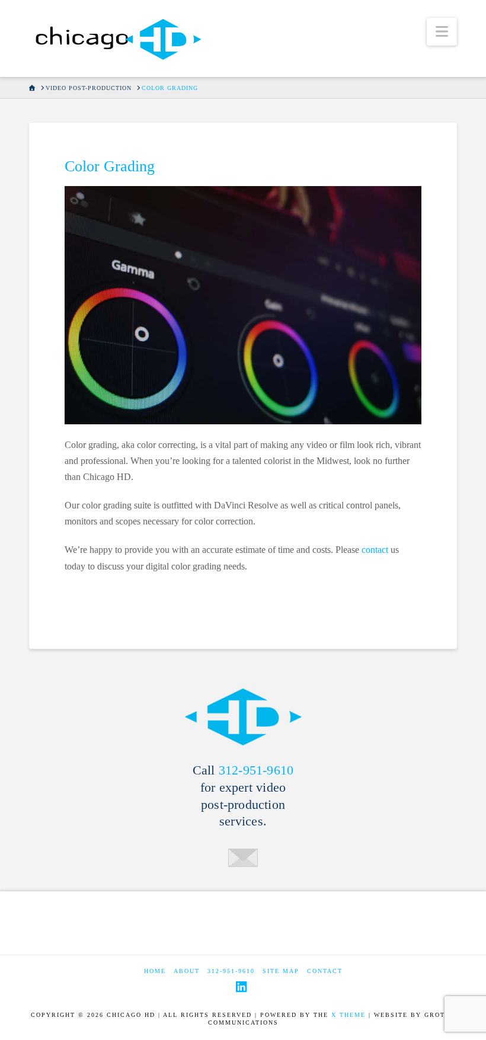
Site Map (281, 971)
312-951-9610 (256, 770)
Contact (325, 971)
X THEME (348, 1015)
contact (375, 550)
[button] (442, 32)
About (187, 971)
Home (155, 971)
